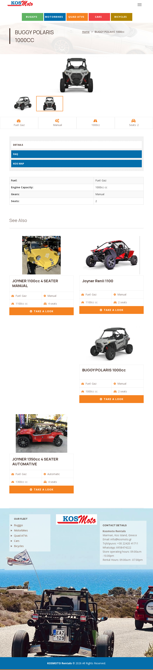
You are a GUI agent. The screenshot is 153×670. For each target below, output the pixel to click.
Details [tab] (18, 144)
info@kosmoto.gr (121, 539)
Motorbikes (21, 530)
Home (86, 32)
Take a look (43, 311)
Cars (16, 541)
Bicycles (19, 546)
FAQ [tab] (15, 154)
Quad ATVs (20, 535)
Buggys (18, 525)
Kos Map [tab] (18, 163)
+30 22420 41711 (127, 543)
